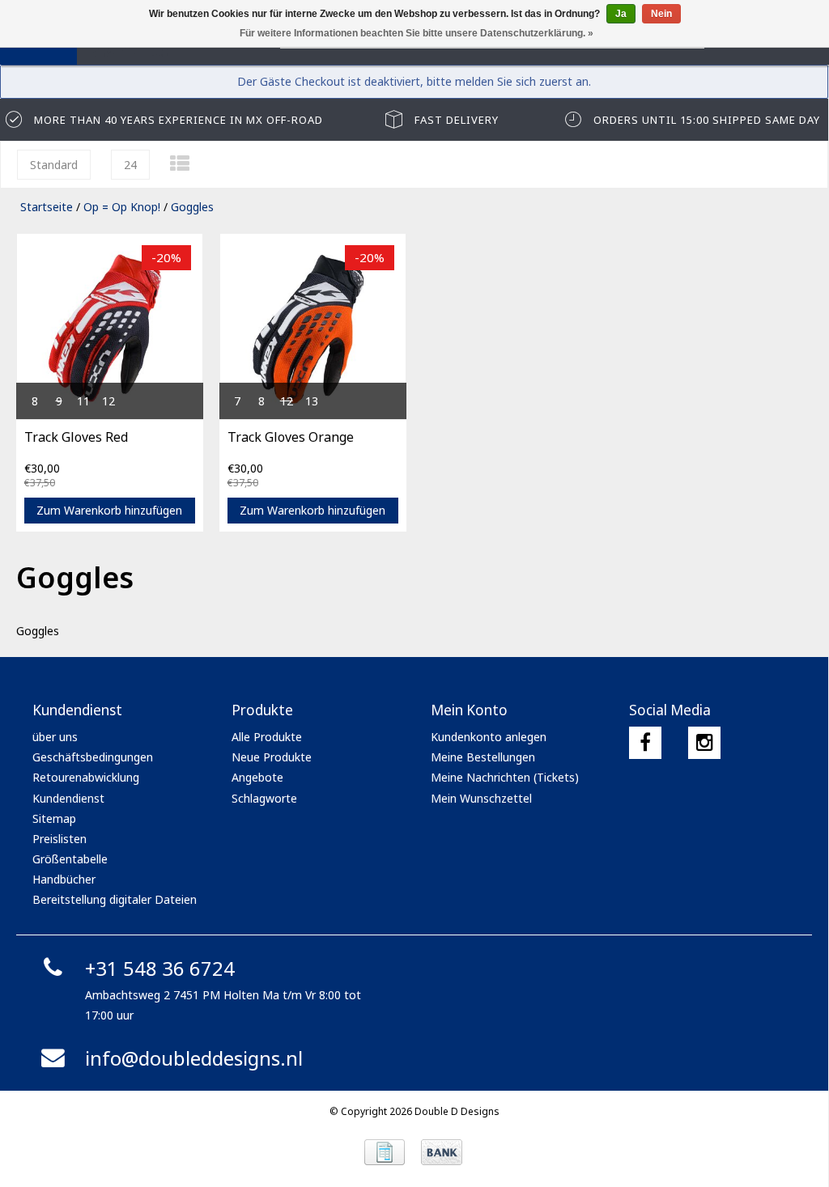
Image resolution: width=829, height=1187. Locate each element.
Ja (621, 13)
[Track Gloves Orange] (312, 326)
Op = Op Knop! (121, 206)
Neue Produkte (272, 757)
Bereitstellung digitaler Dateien (114, 899)
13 (311, 401)
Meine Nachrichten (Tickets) (505, 777)
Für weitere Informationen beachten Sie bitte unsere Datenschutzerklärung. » (416, 33)
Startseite (46, 206)
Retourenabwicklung (85, 777)
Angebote (257, 777)
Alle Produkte (267, 736)
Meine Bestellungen (483, 757)
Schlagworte (264, 798)
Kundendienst (68, 798)
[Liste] (179, 163)
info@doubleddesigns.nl (194, 1058)
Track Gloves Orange (290, 437)
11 (83, 401)
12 (108, 401)
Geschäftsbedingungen (92, 757)
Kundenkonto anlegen (488, 736)
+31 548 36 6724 (160, 968)
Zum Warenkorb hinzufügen (109, 510)
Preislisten (59, 838)
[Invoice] (384, 1152)
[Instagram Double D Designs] (704, 743)
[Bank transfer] (441, 1152)
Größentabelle (70, 859)
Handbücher (64, 879)
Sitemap (54, 818)
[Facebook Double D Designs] (645, 743)
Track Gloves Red (76, 437)
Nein (661, 13)
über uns (55, 736)
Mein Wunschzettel (481, 798)
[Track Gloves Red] (109, 326)
